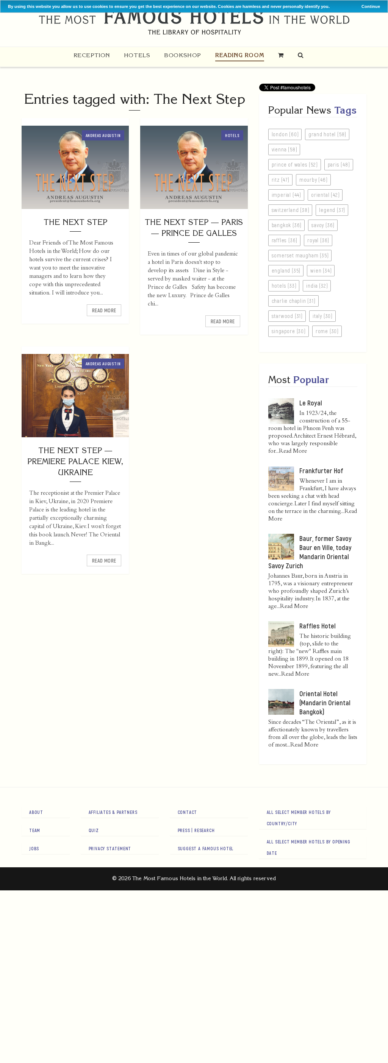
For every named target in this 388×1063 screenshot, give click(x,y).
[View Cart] (281, 55)
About (36, 812)
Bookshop (182, 55)
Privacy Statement (110, 848)
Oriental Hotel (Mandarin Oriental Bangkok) (324, 702)
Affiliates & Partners (113, 812)
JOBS (34, 848)
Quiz (94, 830)
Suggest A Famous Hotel (206, 848)
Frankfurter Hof (321, 470)
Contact (187, 812)
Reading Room (239, 55)
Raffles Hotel (317, 626)
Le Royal (310, 403)
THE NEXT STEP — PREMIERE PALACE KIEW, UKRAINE (75, 461)
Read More (104, 310)
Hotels (137, 55)
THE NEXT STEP (75, 222)
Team (34, 830)
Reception (92, 55)
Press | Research (196, 830)
